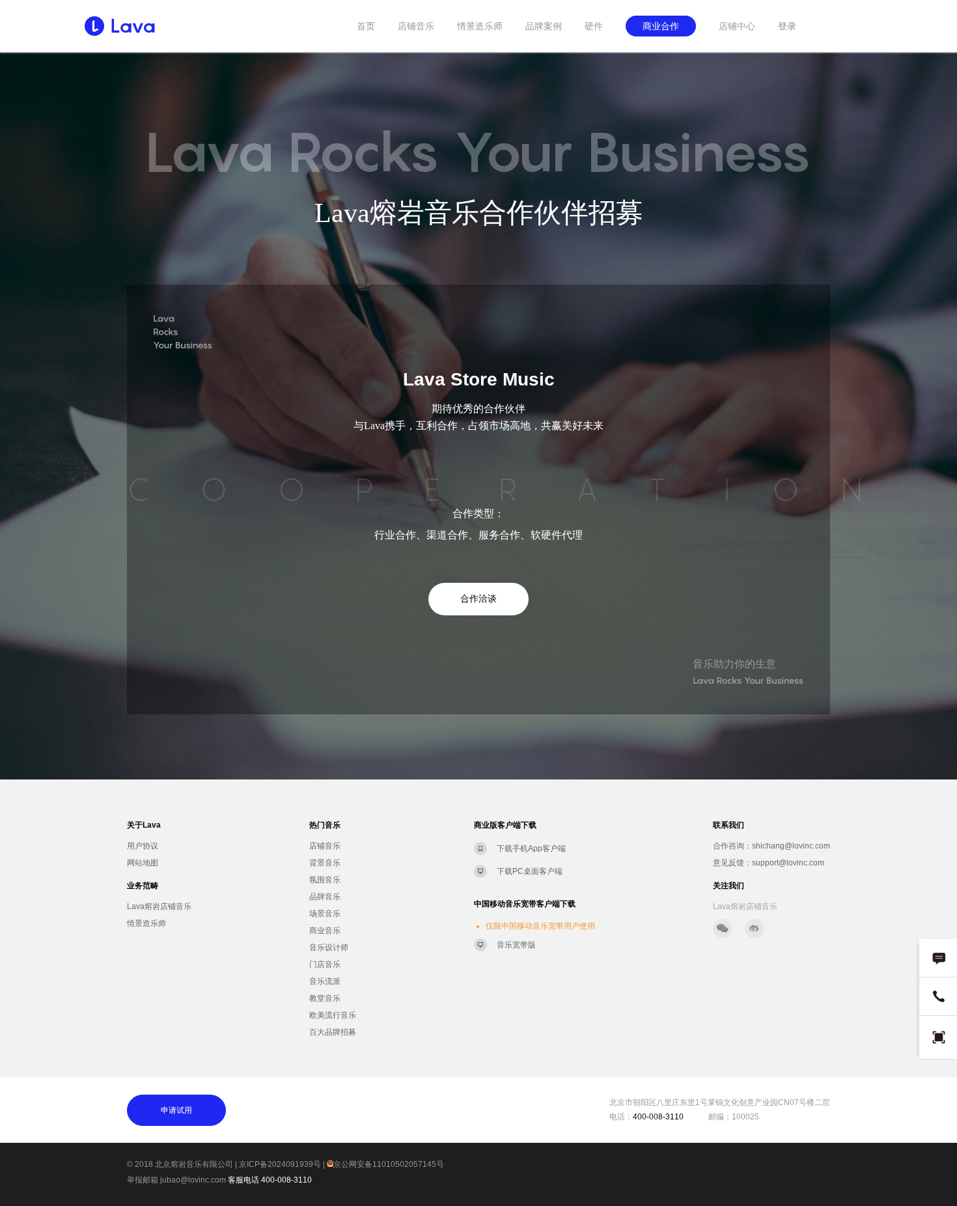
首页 (366, 26)
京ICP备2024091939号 (280, 1164)
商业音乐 (324, 930)
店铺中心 (737, 26)
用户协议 (142, 845)
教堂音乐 (324, 998)
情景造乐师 (480, 26)
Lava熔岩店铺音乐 (159, 906)
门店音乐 (324, 964)
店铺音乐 (416, 26)
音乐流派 (324, 981)
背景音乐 (324, 862)
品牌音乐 (324, 896)
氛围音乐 (324, 879)
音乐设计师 (328, 947)
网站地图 (142, 862)
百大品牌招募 (332, 1032)
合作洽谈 (478, 599)
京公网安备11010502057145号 (388, 1164)
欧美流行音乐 (332, 1015)
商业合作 (661, 26)
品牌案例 (543, 26)
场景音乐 (324, 913)
